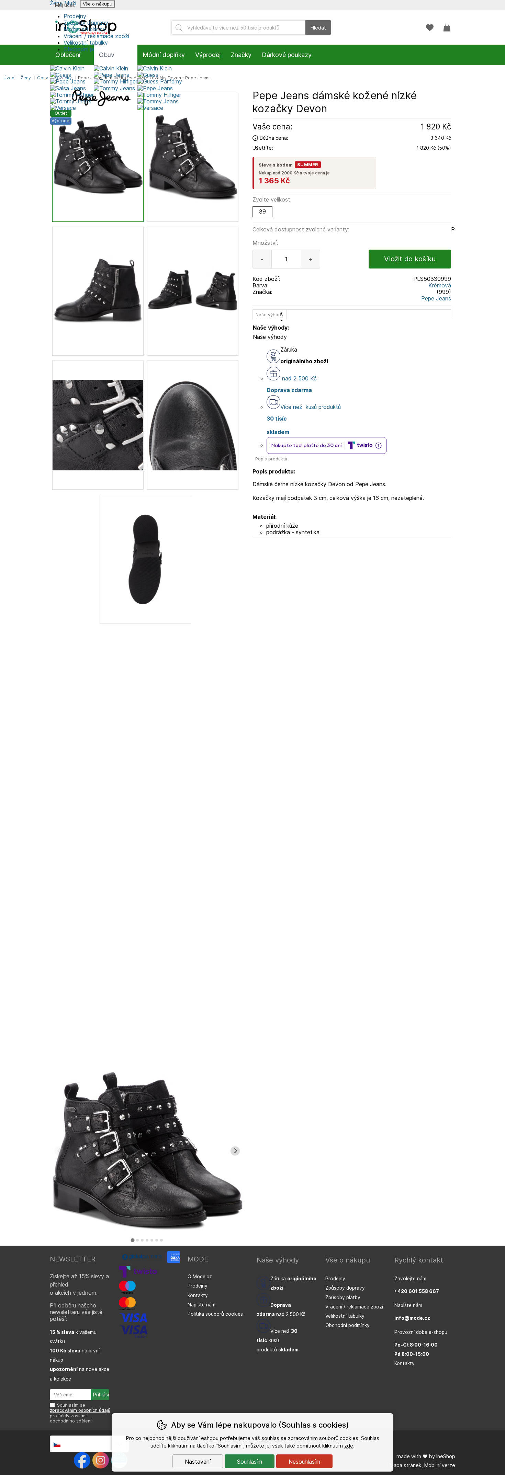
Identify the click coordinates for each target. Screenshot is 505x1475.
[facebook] (82, 1460)
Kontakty (198, 1295)
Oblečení (67, 54)
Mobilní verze (439, 1465)
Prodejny (75, 16)
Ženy (26, 77)
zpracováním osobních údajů (80, 1410)
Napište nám (201, 1304)
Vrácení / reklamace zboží (96, 36)
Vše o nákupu (97, 4)
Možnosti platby (85, 29)
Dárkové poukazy (287, 54)
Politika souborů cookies (215, 1314)
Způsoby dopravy (86, 22)
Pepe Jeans (436, 298)
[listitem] (98, 157)
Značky (241, 54)
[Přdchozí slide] (59, 1151)
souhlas (270, 1438)
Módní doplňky (164, 54)
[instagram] (100, 1460)
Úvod (8, 77)
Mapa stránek (406, 1465)
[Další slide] (235, 1151)
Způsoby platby (342, 1297)
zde (348, 1446)
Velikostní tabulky (86, 42)
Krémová (439, 285)
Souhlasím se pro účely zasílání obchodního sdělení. (80, 1413)
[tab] (133, 1240)
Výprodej (208, 54)
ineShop (445, 1456)
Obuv (42, 77)
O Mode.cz (200, 1276)
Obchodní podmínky (347, 1325)
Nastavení (198, 1461)
